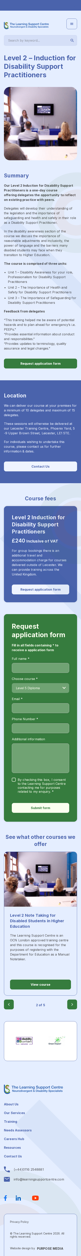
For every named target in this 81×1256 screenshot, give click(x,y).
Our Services (14, 1113)
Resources (12, 1148)
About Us (11, 1104)
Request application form (40, 364)
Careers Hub (14, 1139)
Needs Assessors (18, 1130)
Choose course (25, 679)
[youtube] (35, 1198)
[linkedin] (20, 1198)
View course (40, 985)
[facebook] (8, 1198)
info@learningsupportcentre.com (39, 1179)
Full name (20, 659)
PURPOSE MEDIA (50, 1248)
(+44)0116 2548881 (29, 1169)
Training (10, 1122)
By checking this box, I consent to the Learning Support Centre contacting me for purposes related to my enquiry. (42, 786)
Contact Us (40, 466)
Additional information (28, 739)
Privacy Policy (19, 1221)
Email (17, 699)
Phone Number (25, 719)
